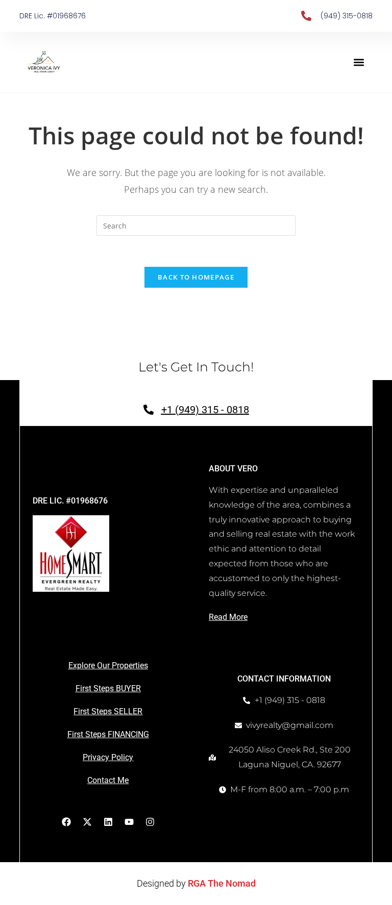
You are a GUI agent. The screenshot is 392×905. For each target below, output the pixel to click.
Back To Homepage (196, 277)
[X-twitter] (87, 822)
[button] (359, 62)
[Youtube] (129, 822)
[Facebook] (66, 822)
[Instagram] (150, 822)
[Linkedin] (108, 822)
